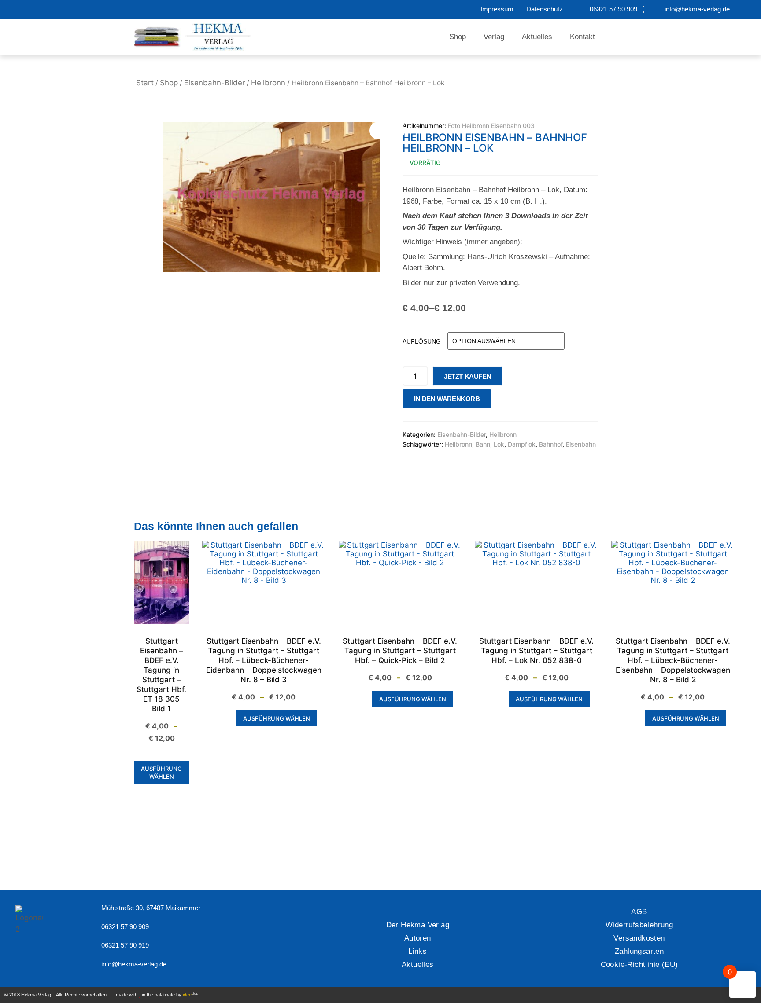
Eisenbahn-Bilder (214, 82)
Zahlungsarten (639, 951)
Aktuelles (537, 37)
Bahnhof (550, 444)
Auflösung (422, 341)
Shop (457, 37)
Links (417, 951)
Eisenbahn (581, 444)
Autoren (417, 938)
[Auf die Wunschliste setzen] (500, 401)
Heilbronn (268, 82)
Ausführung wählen (161, 772)
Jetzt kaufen (467, 376)
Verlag (494, 37)
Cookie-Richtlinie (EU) (639, 964)
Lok (499, 444)
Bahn (483, 444)
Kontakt (582, 37)
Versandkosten (639, 938)
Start (145, 82)
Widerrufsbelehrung (639, 925)
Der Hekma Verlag (417, 925)
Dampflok (522, 444)
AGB (639, 912)
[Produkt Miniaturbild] (387, 130)
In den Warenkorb (447, 399)
